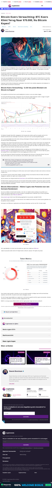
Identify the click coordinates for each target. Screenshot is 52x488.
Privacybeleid (6, 458)
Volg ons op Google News (11, 312)
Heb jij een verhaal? (25, 451)
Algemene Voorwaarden (9, 451)
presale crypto (7, 197)
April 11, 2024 (19, 165)
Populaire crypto (7, 472)
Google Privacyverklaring (33, 419)
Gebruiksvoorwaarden (43, 419)
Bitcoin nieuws (8, 13)
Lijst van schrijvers (17, 394)
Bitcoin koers (22, 178)
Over (35, 472)
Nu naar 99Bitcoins (26, 304)
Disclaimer (5, 461)
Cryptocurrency (22, 472)
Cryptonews (3, 13)
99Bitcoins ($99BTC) (17, 194)
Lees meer (11, 383)
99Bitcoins (36, 248)
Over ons (5, 454)
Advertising (23, 454)
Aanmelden (26, 416)
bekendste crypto (5, 150)
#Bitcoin (7, 159)
